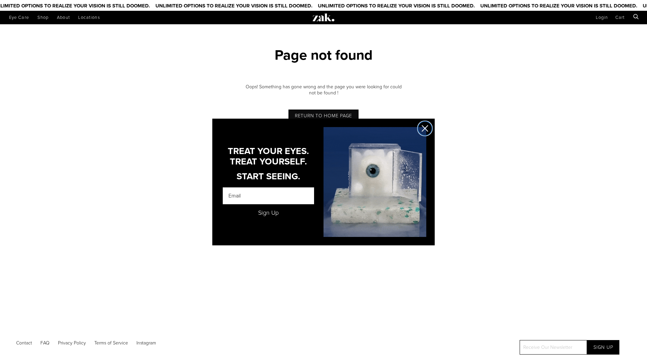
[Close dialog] (425, 128)
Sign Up (268, 212)
